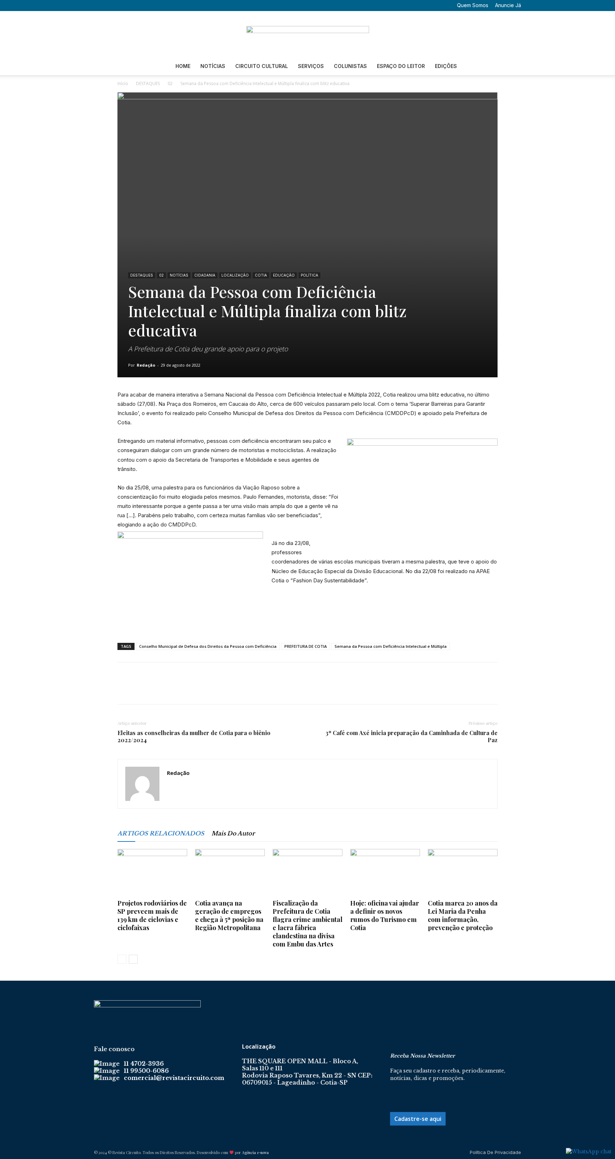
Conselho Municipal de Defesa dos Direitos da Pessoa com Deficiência (208, 646)
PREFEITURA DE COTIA (305, 646)
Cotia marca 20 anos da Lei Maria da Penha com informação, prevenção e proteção (463, 915)
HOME (182, 66)
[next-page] (133, 959)
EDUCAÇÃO (284, 275)
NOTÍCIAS (212, 66)
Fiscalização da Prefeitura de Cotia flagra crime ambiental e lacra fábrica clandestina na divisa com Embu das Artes (307, 923)
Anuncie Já (508, 5)
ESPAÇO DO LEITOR (401, 66)
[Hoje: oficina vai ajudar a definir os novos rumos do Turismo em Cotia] (385, 873)
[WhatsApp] (174, 689)
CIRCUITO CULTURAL (261, 66)
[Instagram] (121, 5)
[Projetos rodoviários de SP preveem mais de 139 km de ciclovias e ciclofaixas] (152, 873)
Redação (146, 365)
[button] (99, 5)
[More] (190, 689)
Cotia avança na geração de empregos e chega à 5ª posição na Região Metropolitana (229, 915)
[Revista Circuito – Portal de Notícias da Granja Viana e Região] (307, 34)
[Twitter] (133, 5)
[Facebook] (110, 5)
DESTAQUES (148, 83)
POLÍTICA (309, 275)
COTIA (261, 275)
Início (122, 83)
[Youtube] (145, 5)
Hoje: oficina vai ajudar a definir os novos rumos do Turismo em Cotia (384, 915)
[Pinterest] (157, 689)
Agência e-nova (255, 1152)
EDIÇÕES (446, 66)
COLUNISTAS (350, 66)
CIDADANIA (204, 275)
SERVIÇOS (311, 66)
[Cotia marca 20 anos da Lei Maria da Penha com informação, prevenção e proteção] (463, 873)
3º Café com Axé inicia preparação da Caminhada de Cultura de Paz (412, 736)
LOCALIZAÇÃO (235, 275)
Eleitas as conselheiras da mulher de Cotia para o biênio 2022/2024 (193, 736)
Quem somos (472, 5)
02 (170, 83)
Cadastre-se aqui (417, 1119)
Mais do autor (233, 833)
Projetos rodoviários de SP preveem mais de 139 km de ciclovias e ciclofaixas (152, 915)
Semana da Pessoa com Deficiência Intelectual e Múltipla (391, 646)
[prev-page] (121, 959)
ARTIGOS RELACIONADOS (160, 833)
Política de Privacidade (495, 1152)
